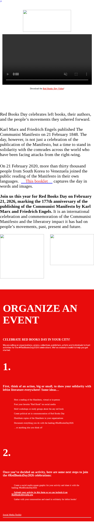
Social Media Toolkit (12, 514)
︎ (1, 1)
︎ (40, 493)
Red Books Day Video (53, 88)
